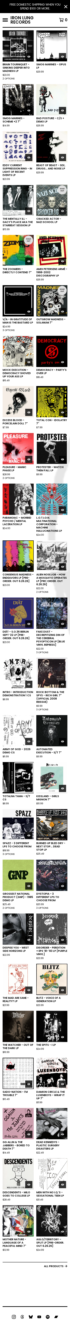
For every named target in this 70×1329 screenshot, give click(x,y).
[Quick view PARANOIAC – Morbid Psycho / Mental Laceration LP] (28, 510)
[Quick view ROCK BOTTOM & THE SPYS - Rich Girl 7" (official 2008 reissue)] (62, 684)
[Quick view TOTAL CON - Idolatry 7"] (62, 412)
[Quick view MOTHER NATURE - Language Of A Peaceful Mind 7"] (28, 1231)
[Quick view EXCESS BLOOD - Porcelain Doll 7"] (28, 412)
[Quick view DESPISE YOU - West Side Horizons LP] (28, 939)
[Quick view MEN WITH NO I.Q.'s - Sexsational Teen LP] (62, 1184)
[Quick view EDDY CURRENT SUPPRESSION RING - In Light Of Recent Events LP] (28, 157)
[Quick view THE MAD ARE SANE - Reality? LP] (28, 990)
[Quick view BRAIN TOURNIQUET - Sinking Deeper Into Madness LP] (28, 56)
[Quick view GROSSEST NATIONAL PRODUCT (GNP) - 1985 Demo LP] (28, 886)
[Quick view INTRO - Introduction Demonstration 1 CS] (28, 684)
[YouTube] (39, 1316)
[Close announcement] (65, 6)
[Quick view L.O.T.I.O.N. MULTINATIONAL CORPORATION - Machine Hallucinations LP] (62, 510)
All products (53, 1266)
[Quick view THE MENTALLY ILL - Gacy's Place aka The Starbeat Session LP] (28, 211)
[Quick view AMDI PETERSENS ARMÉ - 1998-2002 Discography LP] (62, 261)
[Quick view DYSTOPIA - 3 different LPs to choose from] (62, 886)
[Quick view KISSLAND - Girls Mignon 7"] (62, 788)
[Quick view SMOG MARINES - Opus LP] (62, 56)
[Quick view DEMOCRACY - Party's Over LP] (62, 362)
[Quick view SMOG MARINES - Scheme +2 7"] (28, 110)
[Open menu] (5, 20)
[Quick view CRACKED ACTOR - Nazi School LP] (62, 211)
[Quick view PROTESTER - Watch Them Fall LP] (62, 459)
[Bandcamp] (56, 1316)
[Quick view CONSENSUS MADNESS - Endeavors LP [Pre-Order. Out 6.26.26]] (28, 566)
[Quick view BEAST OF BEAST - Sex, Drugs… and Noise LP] (62, 157)
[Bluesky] (30, 1316)
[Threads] (22, 1316)
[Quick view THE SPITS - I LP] (62, 1037)
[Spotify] (47, 1316)
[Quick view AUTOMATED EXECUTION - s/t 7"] (62, 741)
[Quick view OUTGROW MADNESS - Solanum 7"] (62, 311)
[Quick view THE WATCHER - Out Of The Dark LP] (28, 1037)
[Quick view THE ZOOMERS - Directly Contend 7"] (28, 261)
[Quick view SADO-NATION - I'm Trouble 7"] (28, 1084)
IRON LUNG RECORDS (22, 20)
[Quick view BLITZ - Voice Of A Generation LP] (62, 990)
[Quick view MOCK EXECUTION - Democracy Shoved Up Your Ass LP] (28, 362)
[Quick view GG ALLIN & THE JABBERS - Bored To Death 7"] (28, 1134)
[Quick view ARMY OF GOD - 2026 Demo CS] (28, 741)
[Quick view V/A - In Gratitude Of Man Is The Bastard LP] (28, 311)
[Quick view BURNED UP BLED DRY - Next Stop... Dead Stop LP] (62, 835)
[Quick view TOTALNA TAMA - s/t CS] (28, 788)
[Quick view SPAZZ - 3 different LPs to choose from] (28, 835)
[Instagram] (13, 1316)
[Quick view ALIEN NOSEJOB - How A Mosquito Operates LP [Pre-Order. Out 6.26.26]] (62, 566)
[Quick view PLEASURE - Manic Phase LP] (28, 459)
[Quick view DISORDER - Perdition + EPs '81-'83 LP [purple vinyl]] (62, 939)
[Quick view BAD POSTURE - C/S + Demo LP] (62, 110)
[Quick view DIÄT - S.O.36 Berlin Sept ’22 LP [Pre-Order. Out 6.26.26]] (28, 624)
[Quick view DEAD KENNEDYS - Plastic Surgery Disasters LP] (62, 1134)
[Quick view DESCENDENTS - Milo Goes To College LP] (28, 1184)
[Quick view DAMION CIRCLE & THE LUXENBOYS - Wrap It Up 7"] (62, 1084)
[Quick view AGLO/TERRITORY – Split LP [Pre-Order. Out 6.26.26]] (62, 1231)
